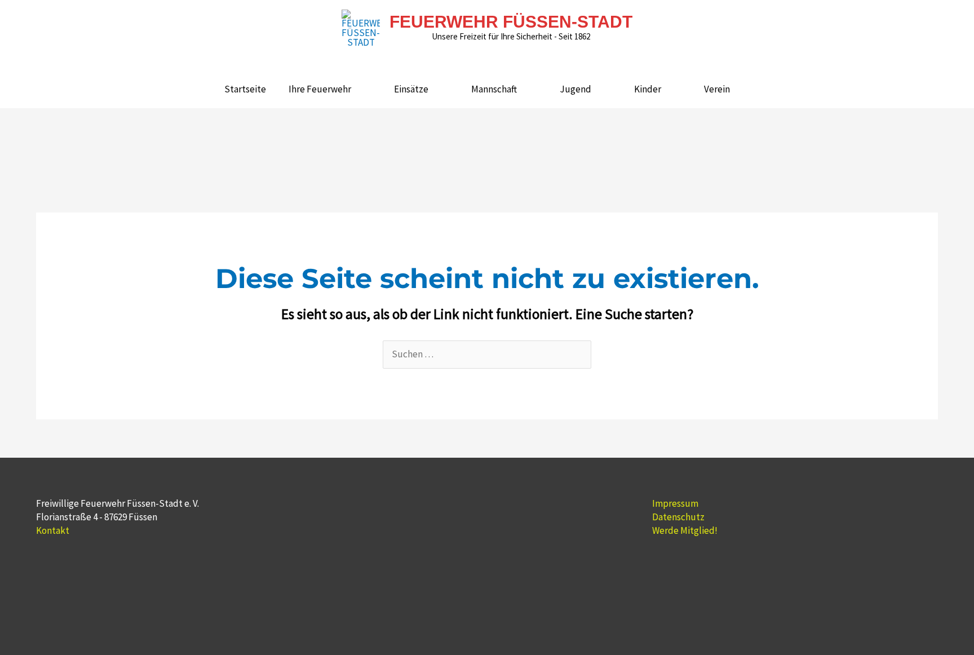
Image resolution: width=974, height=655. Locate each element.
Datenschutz (678, 517)
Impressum (675, 503)
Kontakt (52, 530)
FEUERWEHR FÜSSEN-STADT (510, 21)
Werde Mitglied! (685, 530)
